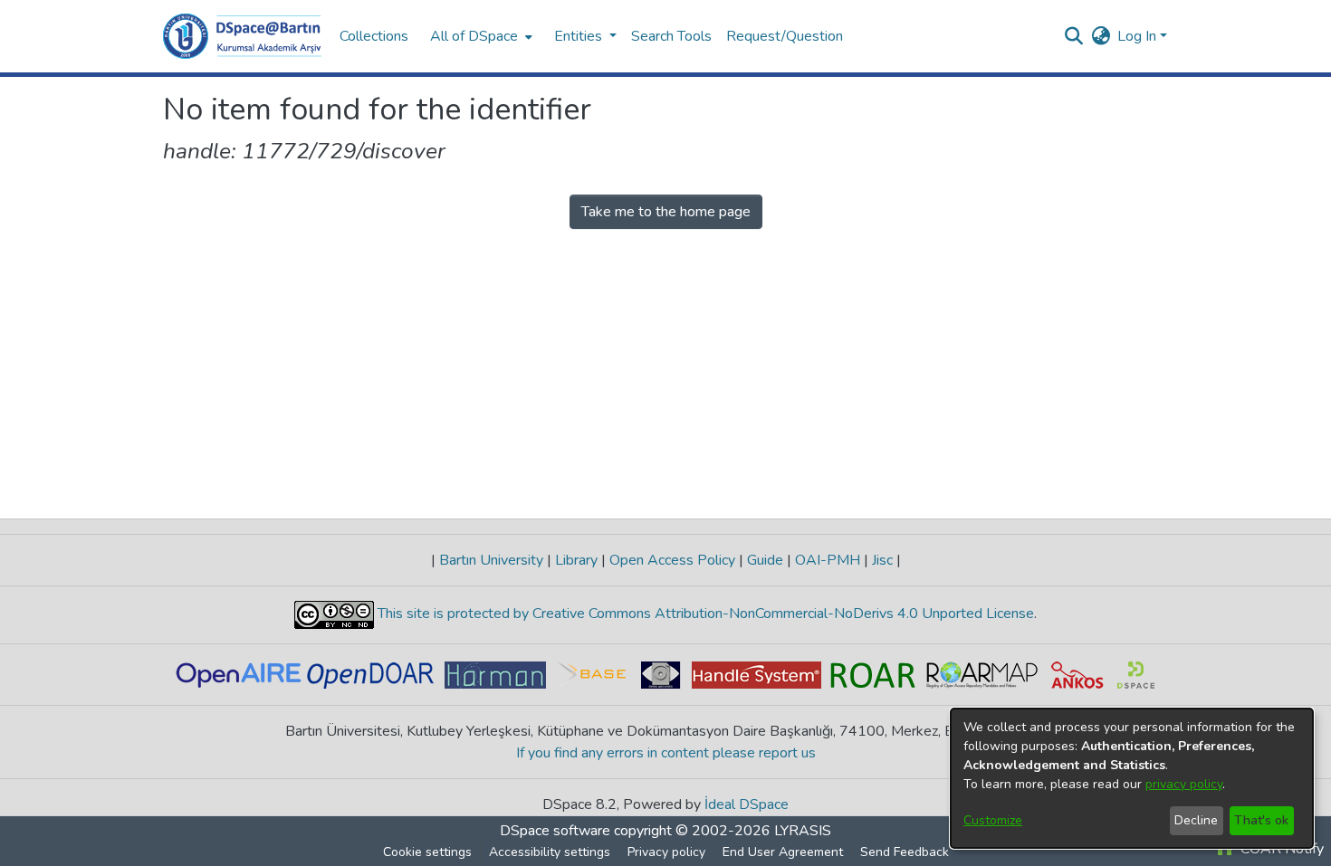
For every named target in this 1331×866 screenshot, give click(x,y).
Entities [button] (580, 36)
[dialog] (1132, 778)
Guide (765, 560)
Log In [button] (1138, 36)
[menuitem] (479, 36)
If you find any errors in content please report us (666, 753)
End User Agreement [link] (783, 852)
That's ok (1261, 820)
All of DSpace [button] (474, 36)
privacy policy (1183, 784)
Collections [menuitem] (374, 36)
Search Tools (671, 36)
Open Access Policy (672, 560)
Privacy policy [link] (666, 852)
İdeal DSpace (746, 804)
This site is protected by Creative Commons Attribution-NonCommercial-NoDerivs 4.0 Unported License (704, 613)
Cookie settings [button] (427, 852)
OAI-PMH (827, 560)
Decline (1196, 820)
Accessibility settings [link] (549, 852)
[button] (242, 36)
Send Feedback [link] (904, 852)
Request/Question (784, 36)
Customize (992, 820)
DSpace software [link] (555, 831)
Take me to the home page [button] (666, 212)
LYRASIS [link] (802, 831)
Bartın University (491, 560)
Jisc (882, 560)
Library (576, 560)
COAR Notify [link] (1280, 849)
